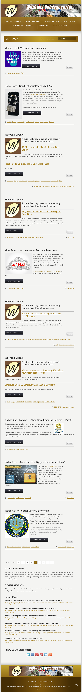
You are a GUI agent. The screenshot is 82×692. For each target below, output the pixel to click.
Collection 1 (70, 498)
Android (9, 122)
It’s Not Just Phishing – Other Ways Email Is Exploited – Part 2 (38, 419)
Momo (61, 345)
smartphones (44, 122)
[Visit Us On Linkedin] (45, 656)
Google (16, 181)
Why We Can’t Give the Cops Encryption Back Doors (41, 213)
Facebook (10, 181)
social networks (45, 181)
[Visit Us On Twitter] (28, 656)
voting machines (69, 186)
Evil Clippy (71, 237)
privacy (37, 122)
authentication (21, 339)
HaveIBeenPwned (51, 466)
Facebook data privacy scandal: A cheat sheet (27, 163)
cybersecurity (11, 73)
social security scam (64, 547)
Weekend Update (14, 134)
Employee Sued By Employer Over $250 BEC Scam (30, 384)
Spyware (51, 122)
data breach (70, 288)
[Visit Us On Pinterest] (37, 656)
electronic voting (58, 186)
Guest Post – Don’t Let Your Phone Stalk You (29, 85)
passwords (31, 181)
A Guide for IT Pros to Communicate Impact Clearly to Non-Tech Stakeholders (33, 601)
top (77, 685)
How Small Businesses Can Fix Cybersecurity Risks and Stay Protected (31, 631)
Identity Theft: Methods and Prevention (26, 47)
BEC (55, 407)
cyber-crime (48, 186)
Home (42, 39)
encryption (19, 237)
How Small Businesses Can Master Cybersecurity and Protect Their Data (31, 623)
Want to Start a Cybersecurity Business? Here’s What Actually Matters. (31, 616)
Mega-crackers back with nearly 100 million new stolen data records (42, 371)
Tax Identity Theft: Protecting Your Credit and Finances (41, 315)
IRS (57, 345)
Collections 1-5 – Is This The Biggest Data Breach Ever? (35, 462)
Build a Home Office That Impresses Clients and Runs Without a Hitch (30, 608)
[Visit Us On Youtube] (41, 656)
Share (69, 67)
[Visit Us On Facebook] (32, 656)
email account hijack (68, 407)
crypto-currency (31, 339)
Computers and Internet (14, 547)
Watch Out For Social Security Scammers (27, 510)
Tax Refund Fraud (68, 345)
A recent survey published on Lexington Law (47, 271)
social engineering (38, 402)
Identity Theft (20, 73)
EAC (59, 407)
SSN (73, 547)
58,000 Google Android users (38, 94)
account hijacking (39, 186)
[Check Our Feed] (50, 656)
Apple (14, 122)
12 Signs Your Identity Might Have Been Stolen (41, 148)
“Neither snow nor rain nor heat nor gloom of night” (24, 638)
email (8, 402)
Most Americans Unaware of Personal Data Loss (31, 250)
